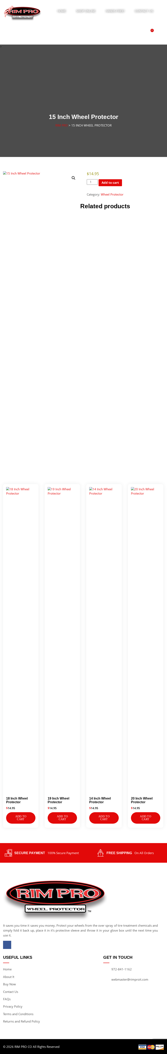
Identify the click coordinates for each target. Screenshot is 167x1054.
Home (61, 11)
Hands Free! (115, 11)
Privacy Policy (12, 1006)
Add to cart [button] (20, 818)
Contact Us (144, 11)
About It (8, 977)
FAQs (7, 999)
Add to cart (110, 182)
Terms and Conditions (18, 1014)
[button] (73, 178)
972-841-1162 (121, 969)
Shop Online (86, 11)
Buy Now (9, 984)
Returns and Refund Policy (21, 1021)
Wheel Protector (112, 194)
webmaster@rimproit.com (129, 979)
